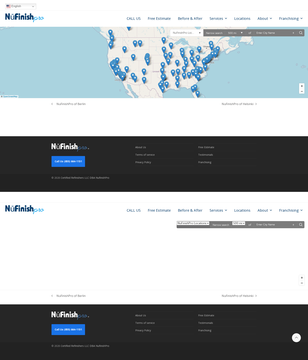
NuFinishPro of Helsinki (237, 104)
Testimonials (205, 154)
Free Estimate (206, 147)
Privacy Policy (143, 162)
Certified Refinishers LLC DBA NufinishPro (85, 177)
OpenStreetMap (10, 96)
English (16, 6)
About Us (140, 147)
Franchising (204, 162)
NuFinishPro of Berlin (69, 104)
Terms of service (145, 154)
